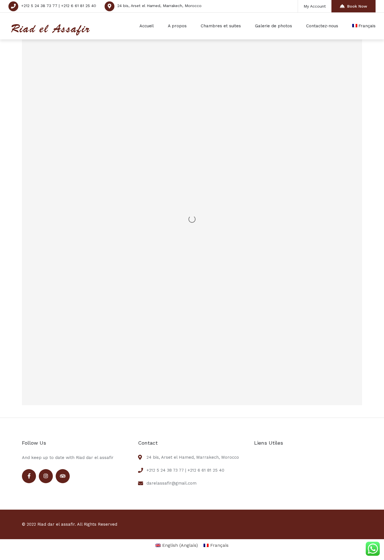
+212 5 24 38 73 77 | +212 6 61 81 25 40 (58, 5)
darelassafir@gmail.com (171, 483)
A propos (177, 25)
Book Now (357, 6)
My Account (315, 6)
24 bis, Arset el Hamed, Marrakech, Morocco (159, 5)
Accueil (146, 25)
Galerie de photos (273, 25)
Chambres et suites (221, 25)
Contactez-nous (322, 25)
